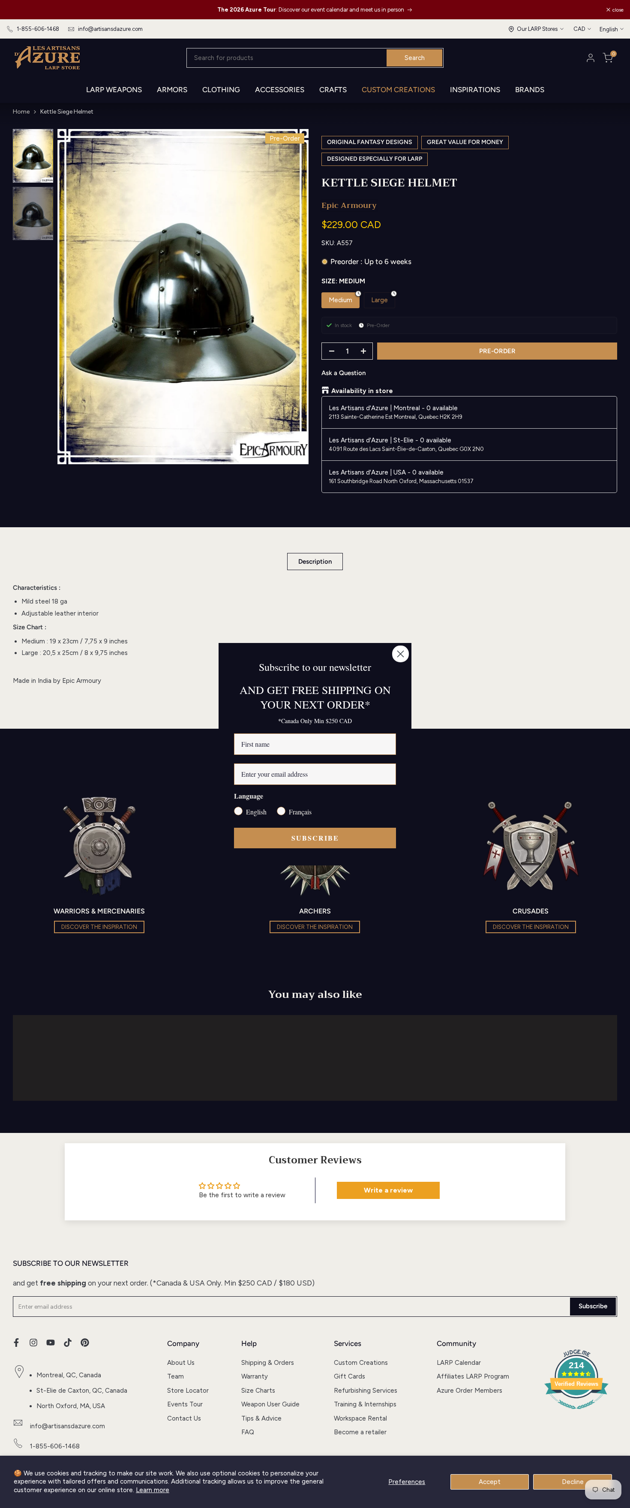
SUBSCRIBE (315, 838)
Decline (573, 1482)
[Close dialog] (400, 653)
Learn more (152, 1490)
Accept (490, 1482)
